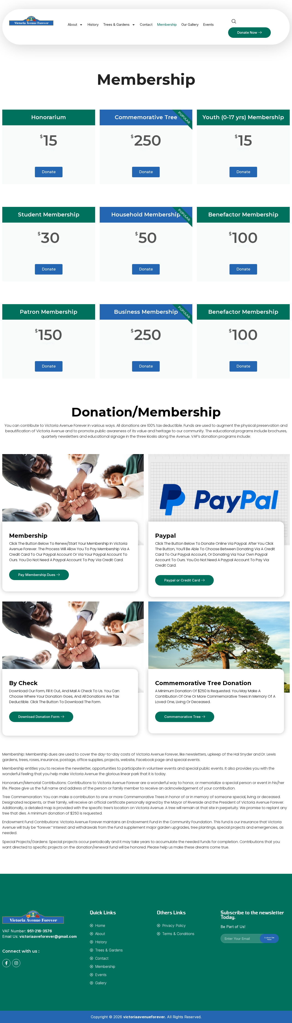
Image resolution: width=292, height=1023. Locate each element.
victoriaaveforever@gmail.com (48, 936)
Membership (167, 24)
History (93, 24)
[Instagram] (16, 963)
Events (208, 24)
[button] (233, 21)
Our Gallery (189, 24)
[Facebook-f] (6, 963)
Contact (146, 24)
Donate (49, 172)
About (72, 24)
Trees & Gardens (116, 24)
